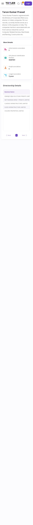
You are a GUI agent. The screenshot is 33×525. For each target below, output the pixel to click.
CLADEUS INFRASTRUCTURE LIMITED (16, 103)
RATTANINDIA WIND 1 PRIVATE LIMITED (17, 100)
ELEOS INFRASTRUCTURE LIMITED (15, 107)
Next (23, 135)
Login (28, 3)
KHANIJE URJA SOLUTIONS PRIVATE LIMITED (18, 96)
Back (9, 135)
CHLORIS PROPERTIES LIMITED (14, 111)
